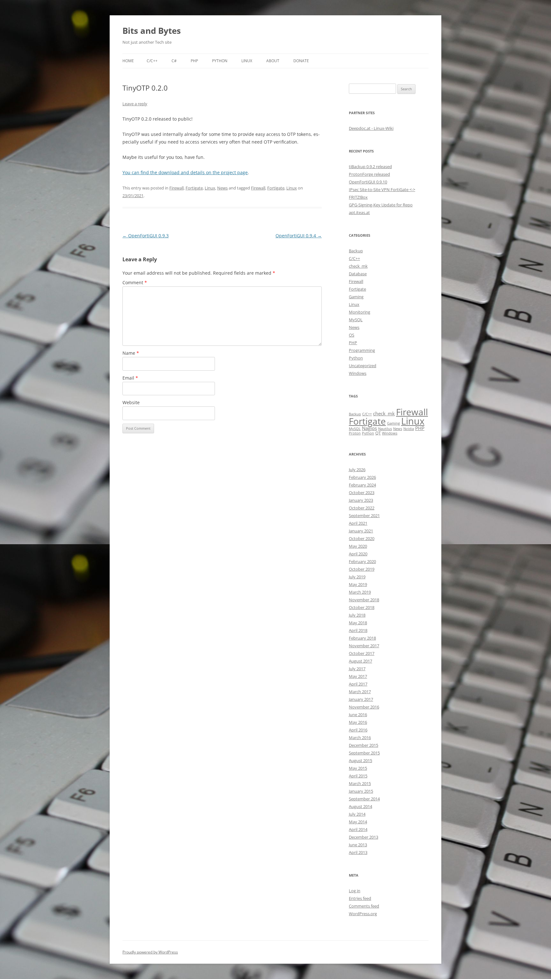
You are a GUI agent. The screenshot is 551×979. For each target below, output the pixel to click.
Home (128, 60)
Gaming (356, 297)
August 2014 (360, 806)
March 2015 (360, 783)
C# (174, 60)
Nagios (369, 428)
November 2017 (364, 646)
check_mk (358, 266)
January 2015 (361, 791)
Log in (354, 891)
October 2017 (361, 653)
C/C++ (152, 60)
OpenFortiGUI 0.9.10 (368, 182)
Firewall (176, 188)
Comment (134, 282)
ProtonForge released (369, 174)
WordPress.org (363, 913)
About (272, 60)
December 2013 (363, 837)
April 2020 (358, 554)
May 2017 (358, 676)
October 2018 (361, 607)
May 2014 (358, 822)
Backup (356, 251)
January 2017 (361, 699)
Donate (301, 60)
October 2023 (361, 492)
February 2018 (362, 638)
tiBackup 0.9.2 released (370, 166)
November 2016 (364, 707)
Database (358, 274)
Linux (246, 60)
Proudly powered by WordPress (150, 952)
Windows (357, 373)
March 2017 (360, 691)
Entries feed (360, 898)
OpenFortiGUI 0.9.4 (299, 236)
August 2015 (360, 760)
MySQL (356, 320)
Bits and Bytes (151, 30)
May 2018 (358, 623)
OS (351, 335)
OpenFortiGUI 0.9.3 (145, 236)
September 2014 (364, 799)
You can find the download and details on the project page (185, 172)
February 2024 (362, 485)
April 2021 (358, 523)
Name (130, 353)
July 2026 (357, 469)
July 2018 (357, 615)
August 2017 (360, 661)
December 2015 (363, 745)
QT (378, 433)
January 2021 (361, 531)
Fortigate (194, 188)
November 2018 (364, 600)
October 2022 (361, 508)
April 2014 (358, 829)
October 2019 (361, 569)
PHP (194, 60)
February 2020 (362, 561)
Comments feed (364, 906)
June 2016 (358, 714)
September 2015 (364, 753)
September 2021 (364, 515)
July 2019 (357, 577)
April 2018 (358, 630)
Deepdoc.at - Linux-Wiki (371, 128)
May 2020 (358, 546)
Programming (362, 350)
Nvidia (408, 428)
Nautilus (385, 428)
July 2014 (357, 814)
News (222, 188)
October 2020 (361, 538)
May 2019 (358, 584)
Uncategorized (362, 365)
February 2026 (362, 477)
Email (130, 378)
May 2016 (358, 722)
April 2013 (358, 852)
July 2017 (357, 668)
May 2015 (358, 768)
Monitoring (359, 312)
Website (131, 402)
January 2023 (361, 500)
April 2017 (358, 684)
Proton (355, 433)
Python (219, 60)
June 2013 (358, 845)
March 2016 (360, 737)
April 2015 (358, 776)
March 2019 (360, 592)
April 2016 (358, 730)
